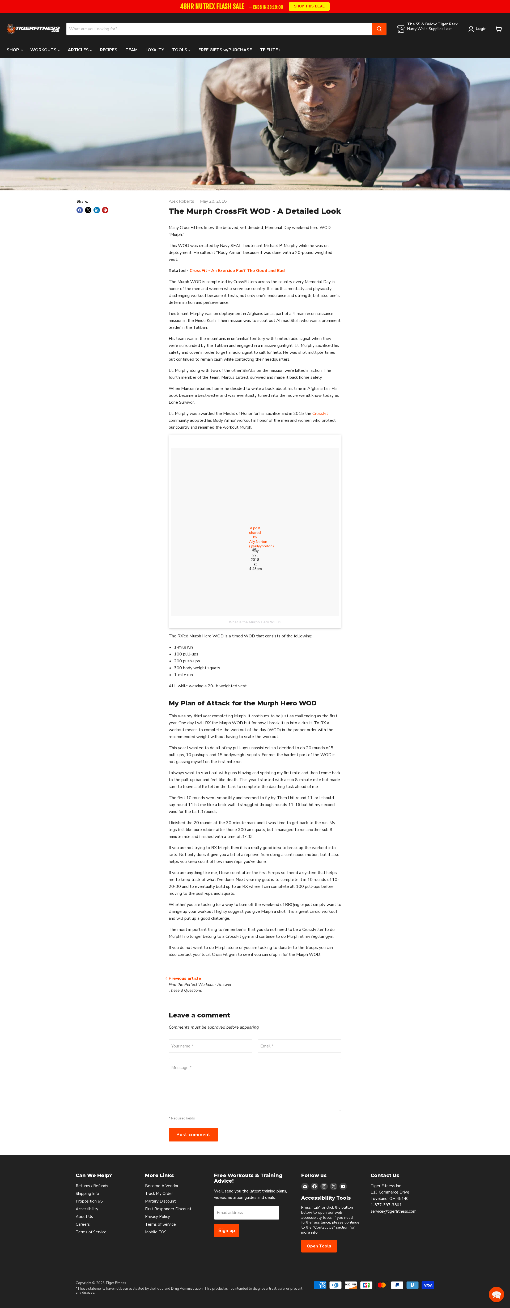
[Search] (379, 29)
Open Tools (319, 1246)
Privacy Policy (157, 1216)
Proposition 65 (89, 1201)
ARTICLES (79, 50)
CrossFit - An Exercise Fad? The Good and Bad (237, 271)
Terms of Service (91, 1232)
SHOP (13, 50)
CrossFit (320, 413)
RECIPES (108, 50)
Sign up (226, 1230)
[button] (496, 1294)
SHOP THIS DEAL (309, 6)
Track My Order (159, 1193)
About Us (84, 1216)
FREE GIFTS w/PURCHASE (225, 50)
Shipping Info (87, 1193)
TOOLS (180, 50)
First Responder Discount (168, 1209)
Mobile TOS (156, 1232)
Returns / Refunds (92, 1185)
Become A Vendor (161, 1185)
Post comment (193, 1134)
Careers (83, 1224)
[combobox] (219, 29)
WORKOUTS (44, 50)
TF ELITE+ (270, 50)
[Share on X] (88, 210)
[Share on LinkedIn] (97, 210)
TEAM (131, 50)
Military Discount (160, 1201)
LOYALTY (155, 50)
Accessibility (87, 1209)
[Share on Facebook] (79, 210)
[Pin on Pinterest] (105, 210)
